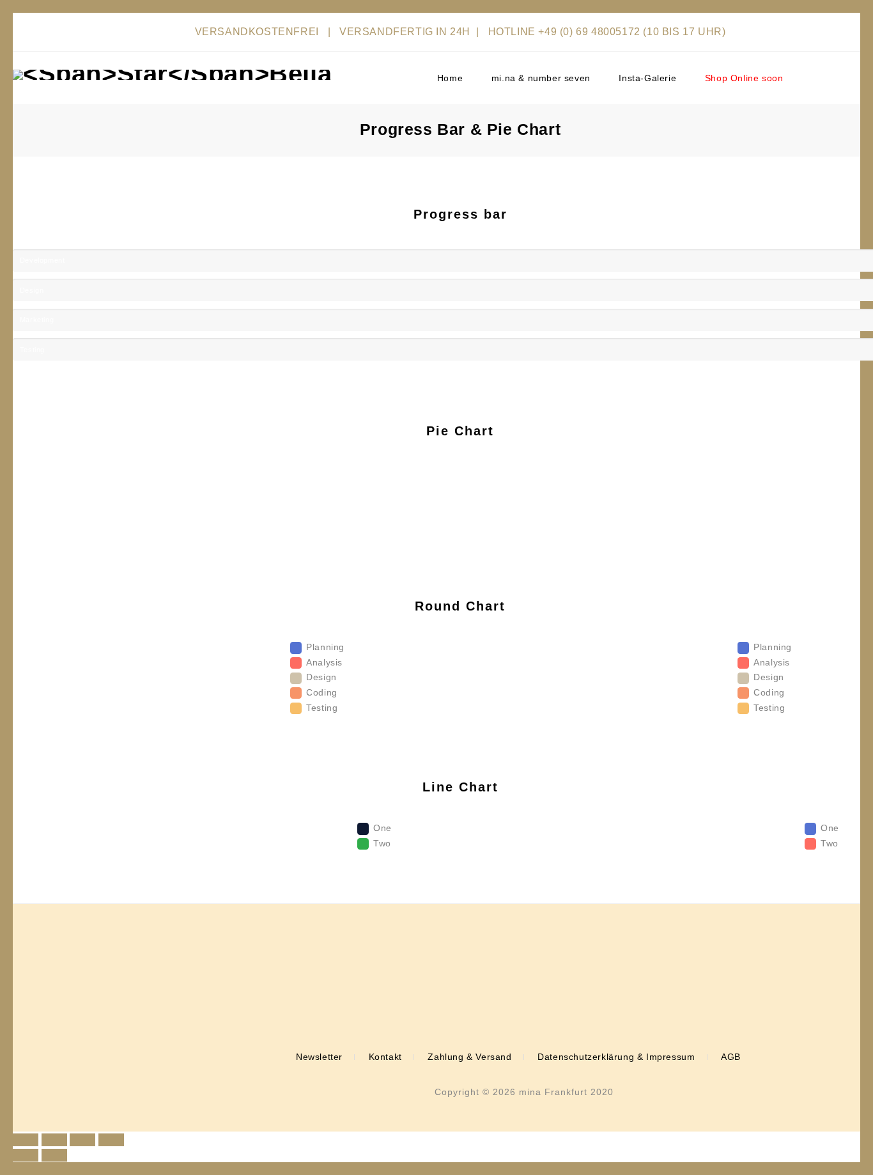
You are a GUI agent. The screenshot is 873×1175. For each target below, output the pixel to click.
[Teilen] (54, 1139)
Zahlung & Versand (469, 1057)
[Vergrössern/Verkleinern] (111, 1139)
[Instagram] (526, 1002)
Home (450, 78)
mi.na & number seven (541, 78)
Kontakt (385, 1057)
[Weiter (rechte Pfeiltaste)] (54, 1155)
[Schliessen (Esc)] (25, 1139)
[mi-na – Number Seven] (172, 74)
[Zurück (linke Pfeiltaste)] (25, 1155)
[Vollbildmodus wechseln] (82, 1139)
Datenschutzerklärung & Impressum (616, 1057)
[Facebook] (506, 1002)
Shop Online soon (744, 78)
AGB (731, 1057)
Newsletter (319, 1057)
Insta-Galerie (647, 78)
